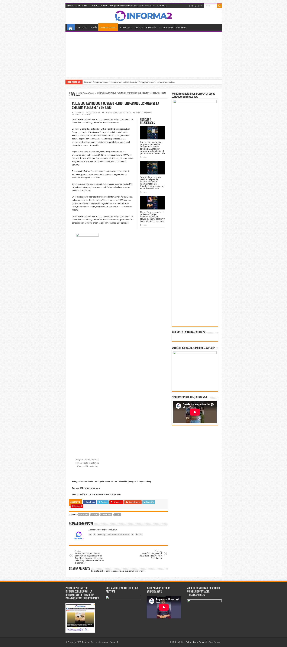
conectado (115, 571)
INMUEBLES (181, 27)
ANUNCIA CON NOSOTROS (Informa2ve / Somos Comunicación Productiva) (123, 6)
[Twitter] (192, 6)
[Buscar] (219, 5)
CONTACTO (162, 6)
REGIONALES (82, 27)
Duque (95, 515)
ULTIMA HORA (125, 112)
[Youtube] (198, 6)
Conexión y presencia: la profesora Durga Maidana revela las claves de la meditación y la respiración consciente (152, 216)
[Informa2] (143, 15)
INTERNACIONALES (108, 27)
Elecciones (106, 515)
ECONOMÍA (151, 27)
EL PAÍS (94, 27)
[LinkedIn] (195, 6)
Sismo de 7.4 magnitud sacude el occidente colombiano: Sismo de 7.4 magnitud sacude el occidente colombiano (129, 82)
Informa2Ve (79, 112)
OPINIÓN (139, 27)
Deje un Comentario (144, 112)
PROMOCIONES (166, 27)
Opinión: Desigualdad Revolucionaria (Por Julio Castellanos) (150, 554)
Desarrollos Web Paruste (209, 642)
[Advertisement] (143, 54)
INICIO (71, 27)
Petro (117, 515)
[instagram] (201, 6)
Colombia (83, 515)
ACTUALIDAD (125, 27)
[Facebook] (190, 6)
